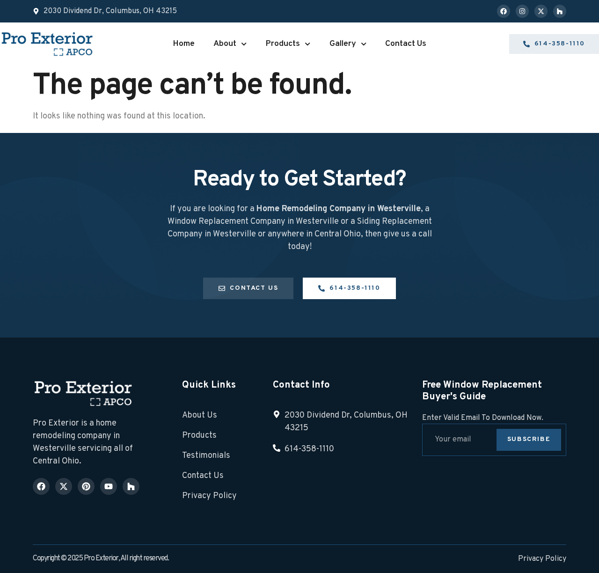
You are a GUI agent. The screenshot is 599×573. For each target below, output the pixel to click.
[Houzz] (559, 11)
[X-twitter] (541, 11)
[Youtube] (108, 486)
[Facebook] (503, 11)
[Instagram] (522, 11)
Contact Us (405, 43)
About (224, 43)
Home (184, 43)
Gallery (342, 43)
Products (282, 43)
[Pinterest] (86, 486)
